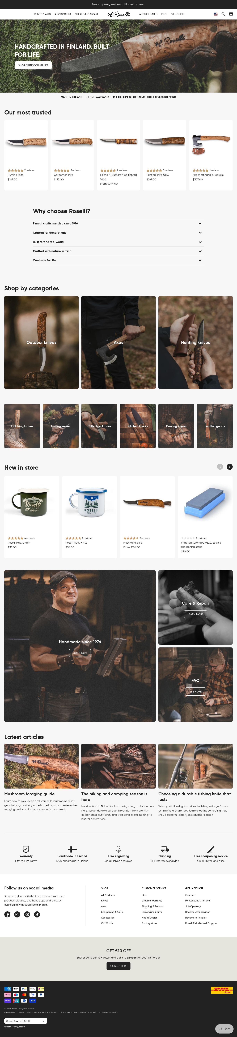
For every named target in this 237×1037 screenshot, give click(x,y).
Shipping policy (57, 1012)
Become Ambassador (197, 911)
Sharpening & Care (112, 911)
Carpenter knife (63, 175)
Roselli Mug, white (76, 542)
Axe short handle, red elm (208, 175)
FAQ (144, 895)
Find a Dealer (149, 917)
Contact (190, 895)
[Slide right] (230, 467)
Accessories (107, 917)
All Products (108, 895)
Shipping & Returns (152, 906)
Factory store (149, 923)
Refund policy (10, 1012)
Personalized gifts (152, 911)
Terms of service (41, 1012)
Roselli (15, 1008)
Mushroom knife (132, 542)
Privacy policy (25, 1012)
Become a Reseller (195, 917)
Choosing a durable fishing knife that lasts (194, 796)
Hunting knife (15, 175)
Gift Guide (107, 923)
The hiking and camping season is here (114, 796)
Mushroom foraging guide (29, 794)
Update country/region (14, 1027)
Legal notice (72, 1012)
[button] (223, 14)
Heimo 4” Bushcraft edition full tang (118, 177)
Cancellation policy (109, 1012)
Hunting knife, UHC (157, 175)
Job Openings (193, 906)
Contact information (89, 1012)
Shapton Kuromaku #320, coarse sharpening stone (201, 544)
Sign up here (118, 966)
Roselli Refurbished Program (201, 923)
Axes (103, 906)
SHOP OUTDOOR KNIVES (33, 65)
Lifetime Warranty (152, 900)
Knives (104, 900)
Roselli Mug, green (19, 542)
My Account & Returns (197, 900)
